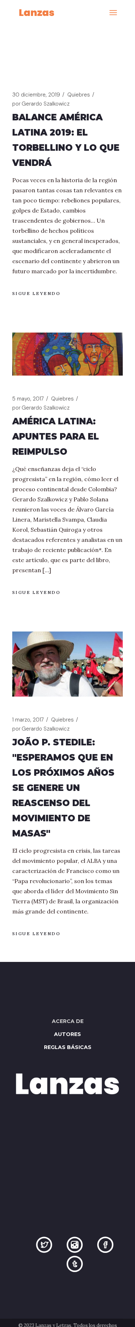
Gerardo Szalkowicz (40, 103)
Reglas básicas (67, 1047)
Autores (67, 1034)
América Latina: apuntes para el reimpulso (55, 436)
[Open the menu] (113, 12)
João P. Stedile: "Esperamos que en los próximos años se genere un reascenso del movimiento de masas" (63, 788)
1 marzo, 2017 (28, 719)
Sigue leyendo (36, 293)
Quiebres (78, 94)
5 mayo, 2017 (28, 398)
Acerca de (68, 1021)
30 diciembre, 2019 (36, 94)
